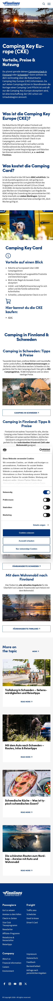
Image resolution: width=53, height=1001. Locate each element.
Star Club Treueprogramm (9, 924)
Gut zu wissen (8, 910)
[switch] (46, 500)
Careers (5, 967)
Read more (25, 702)
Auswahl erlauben (26, 541)
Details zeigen (39, 525)
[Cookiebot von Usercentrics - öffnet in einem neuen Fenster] (39, 450)
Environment (8, 971)
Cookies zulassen (26, 533)
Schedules (31, 914)
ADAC (10, 317)
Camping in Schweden (25, 413)
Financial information (11, 963)
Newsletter (7, 929)
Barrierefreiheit (33, 966)
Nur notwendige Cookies (26, 549)
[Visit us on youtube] (15, 984)
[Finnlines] (11, 4)
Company (8, 953)
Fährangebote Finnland (25, 628)
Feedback (30, 962)
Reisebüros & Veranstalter (8, 939)
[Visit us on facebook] (4, 984)
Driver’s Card (32, 922)
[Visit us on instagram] (10, 984)
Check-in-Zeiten (9, 918)
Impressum (31, 954)
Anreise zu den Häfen (11, 914)
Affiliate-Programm (11, 933)
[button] (43, 4)
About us (6, 958)
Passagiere (9, 905)
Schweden (22, 74)
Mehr (34, 651)
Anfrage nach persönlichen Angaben (36, 971)
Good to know (32, 918)
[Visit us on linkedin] (20, 984)
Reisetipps (7, 944)
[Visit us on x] (26, 984)
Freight (30, 905)
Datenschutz (32, 958)
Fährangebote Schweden (25, 566)
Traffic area (31, 910)
